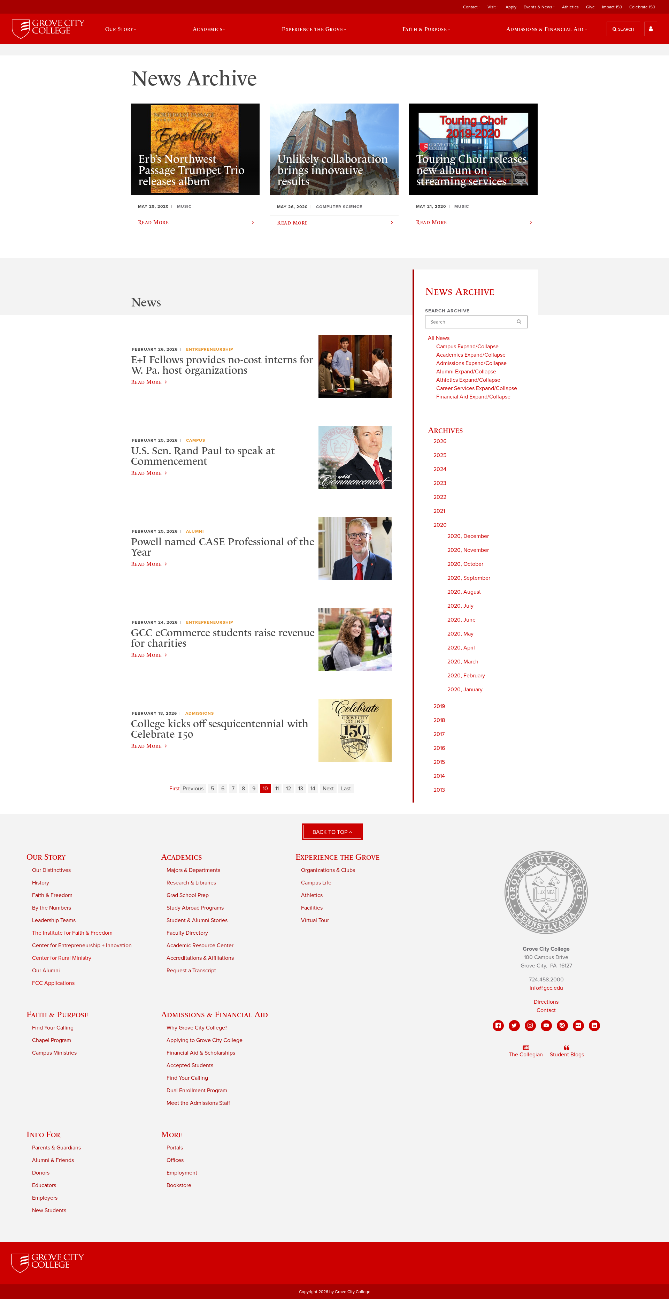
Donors (40, 1172)
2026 (439, 441)
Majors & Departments (193, 870)
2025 (439, 455)
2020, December (468, 536)
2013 (439, 790)
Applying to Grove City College (205, 1040)
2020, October (465, 564)
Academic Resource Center (200, 945)
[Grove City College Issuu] (562, 1025)
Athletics (570, 7)
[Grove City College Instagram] (530, 1025)
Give (590, 7)
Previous (193, 788)
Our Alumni (46, 970)
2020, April (461, 647)
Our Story (46, 856)
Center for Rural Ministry (61, 958)
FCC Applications (53, 983)
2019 (439, 706)
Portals (175, 1147)
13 (300, 788)
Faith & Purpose (57, 1014)
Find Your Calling (53, 1027)
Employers (44, 1197)
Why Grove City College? (197, 1027)
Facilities (312, 907)
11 (277, 788)
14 (312, 788)
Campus (195, 440)
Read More (146, 382)
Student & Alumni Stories (197, 920)
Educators (44, 1185)
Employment (182, 1172)
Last (346, 788)
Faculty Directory (187, 932)
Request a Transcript (191, 970)
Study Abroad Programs (195, 907)
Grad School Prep (188, 895)
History (40, 882)
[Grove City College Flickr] (578, 1025)
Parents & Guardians (56, 1147)
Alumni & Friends (53, 1160)
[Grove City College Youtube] (546, 1025)
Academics (181, 856)
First (174, 788)
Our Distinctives (51, 870)
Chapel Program (51, 1040)
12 (288, 788)
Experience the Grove (337, 856)
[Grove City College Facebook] (498, 1025)
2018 (439, 720)
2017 (439, 734)
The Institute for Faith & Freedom (72, 932)
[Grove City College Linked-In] (594, 1025)
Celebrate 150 (642, 7)
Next (328, 788)
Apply (511, 7)
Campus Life (316, 882)
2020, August (464, 591)
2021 (439, 511)
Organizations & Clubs (328, 870)
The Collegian (526, 1054)
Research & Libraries (191, 882)
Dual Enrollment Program (197, 1090)
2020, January (465, 689)
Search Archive (447, 311)
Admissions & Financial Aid (214, 1014)
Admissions (199, 713)
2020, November (468, 550)
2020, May (460, 633)
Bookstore (179, 1185)
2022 (439, 497)
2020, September (468, 578)
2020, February (466, 675)
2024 (439, 469)
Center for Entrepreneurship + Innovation (82, 945)
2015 (439, 762)
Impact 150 (612, 7)
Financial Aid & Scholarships (201, 1052)
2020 (440, 525)
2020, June (461, 619)
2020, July (460, 605)
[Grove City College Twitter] (514, 1025)
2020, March (462, 661)
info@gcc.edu (546, 988)
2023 (439, 483)
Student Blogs (567, 1054)
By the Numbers (51, 907)
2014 (439, 776)
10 (265, 788)
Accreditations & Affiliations (200, 958)
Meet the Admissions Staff (198, 1103)
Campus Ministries (54, 1052)
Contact (546, 1010)
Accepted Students (190, 1065)
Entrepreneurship (209, 349)
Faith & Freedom (52, 895)
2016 (439, 748)
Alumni (195, 531)
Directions (546, 1001)
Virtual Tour (315, 920)
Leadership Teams (54, 920)
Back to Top (331, 832)
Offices (175, 1160)
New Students (49, 1210)
